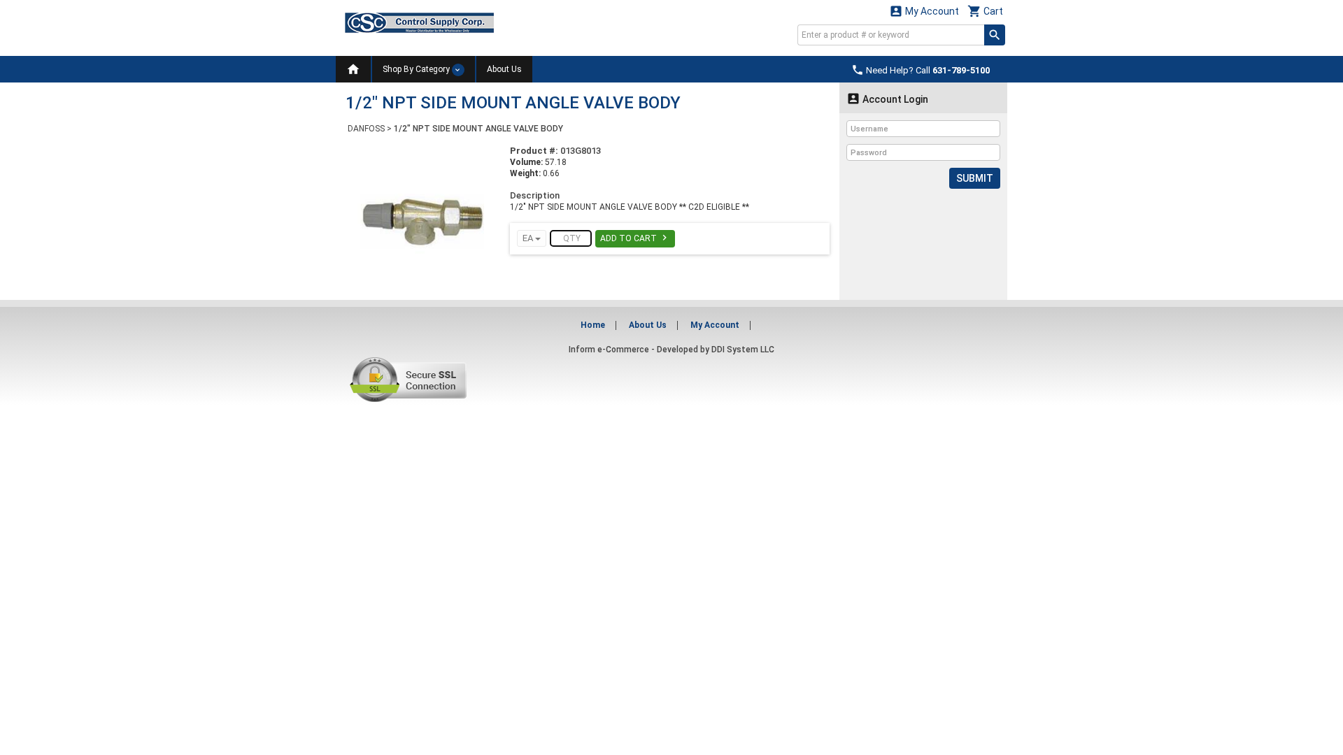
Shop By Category (417, 69)
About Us (504, 69)
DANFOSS (366, 129)
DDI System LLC (742, 349)
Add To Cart (635, 237)
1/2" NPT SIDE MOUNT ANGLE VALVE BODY (478, 129)
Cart (985, 10)
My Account (924, 10)
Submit (974, 178)
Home (593, 325)
